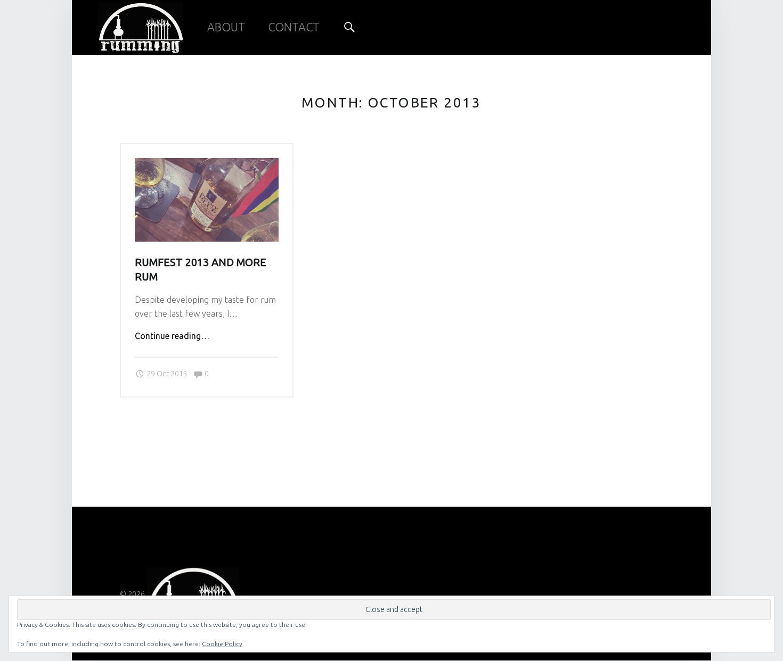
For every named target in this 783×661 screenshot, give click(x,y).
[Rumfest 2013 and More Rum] (207, 164)
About (226, 27)
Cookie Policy (222, 643)
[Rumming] (193, 594)
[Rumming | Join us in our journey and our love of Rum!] (140, 24)
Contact (294, 27)
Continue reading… (172, 336)
